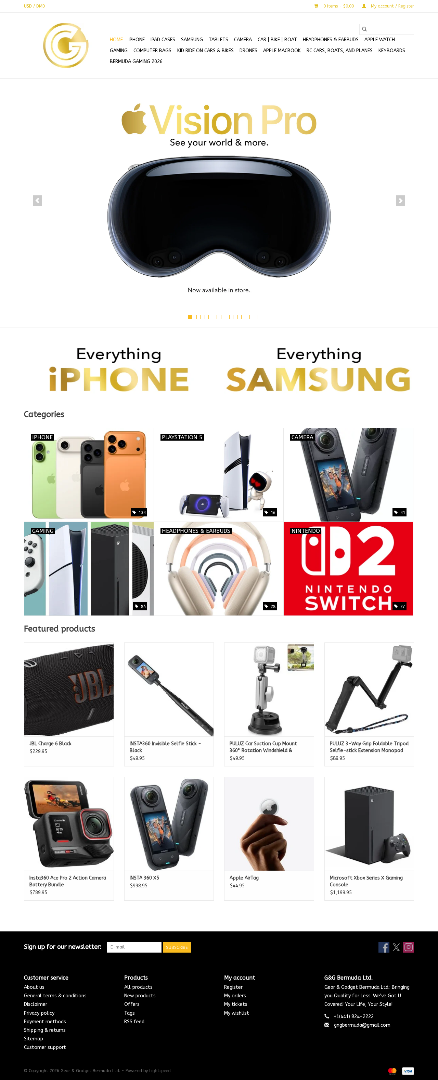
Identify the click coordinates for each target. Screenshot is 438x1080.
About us (34, 987)
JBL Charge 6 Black (50, 744)
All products (138, 987)
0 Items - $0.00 (338, 6)
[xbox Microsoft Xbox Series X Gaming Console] (369, 824)
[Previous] (37, 200)
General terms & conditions (55, 996)
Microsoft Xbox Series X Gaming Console (366, 881)
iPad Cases (163, 40)
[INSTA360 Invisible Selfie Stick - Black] (169, 689)
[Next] (400, 200)
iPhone (137, 40)
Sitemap (33, 1039)
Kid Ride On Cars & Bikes (205, 51)
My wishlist (236, 1013)
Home (116, 40)
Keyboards (391, 51)
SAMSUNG (192, 40)
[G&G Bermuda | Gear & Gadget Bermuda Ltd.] (66, 45)
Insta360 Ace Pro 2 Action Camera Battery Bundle (67, 881)
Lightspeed (160, 1070)
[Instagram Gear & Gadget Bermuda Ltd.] (408, 947)
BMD (40, 6)
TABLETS (218, 40)
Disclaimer (35, 1004)
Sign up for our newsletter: (63, 947)
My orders (235, 996)
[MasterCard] (392, 1070)
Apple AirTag (244, 878)
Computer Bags (152, 51)
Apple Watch (379, 40)
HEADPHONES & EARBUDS (331, 40)
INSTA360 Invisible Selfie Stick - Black (165, 747)
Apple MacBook (282, 51)
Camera (243, 40)
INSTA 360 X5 (144, 878)
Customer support (45, 1047)
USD (28, 6)
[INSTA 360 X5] (169, 824)
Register (233, 987)
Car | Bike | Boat (277, 40)
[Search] (364, 29)
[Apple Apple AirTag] (269, 824)
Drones (248, 51)
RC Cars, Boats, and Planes (340, 51)
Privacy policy (39, 1013)
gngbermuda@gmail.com (362, 1025)
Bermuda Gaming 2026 (136, 62)
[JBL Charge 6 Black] (69, 689)
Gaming (119, 51)
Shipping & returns (45, 1030)
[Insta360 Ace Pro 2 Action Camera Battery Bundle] (69, 824)
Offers (132, 1004)
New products (140, 996)
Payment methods (45, 1022)
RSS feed (134, 1022)
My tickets (235, 1004)
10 (256, 317)
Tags (129, 1013)
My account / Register (392, 6)
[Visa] (407, 1070)
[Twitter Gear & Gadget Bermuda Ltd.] (396, 947)
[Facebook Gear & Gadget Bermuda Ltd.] (383, 947)
